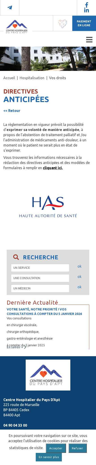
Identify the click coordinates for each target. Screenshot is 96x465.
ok (79, 266)
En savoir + (15, 347)
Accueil (9, 78)
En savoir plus (49, 457)
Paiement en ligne (84, 23)
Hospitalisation (32, 78)
